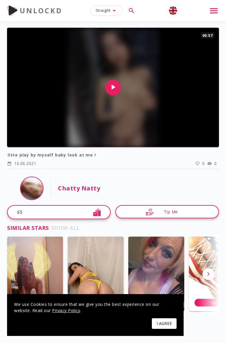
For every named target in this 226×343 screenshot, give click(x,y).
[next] (208, 274)
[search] (131, 11)
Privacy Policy (66, 310)
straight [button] (103, 10)
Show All (65, 227)
